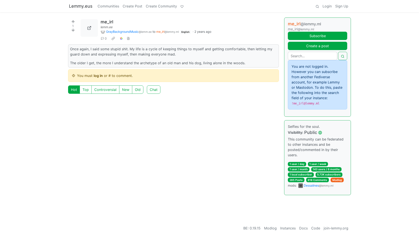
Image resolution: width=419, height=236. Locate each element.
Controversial (105, 89)
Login (327, 6)
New (125, 89)
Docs (303, 228)
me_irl (107, 21)
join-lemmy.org (336, 228)
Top (85, 89)
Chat (154, 89)
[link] (113, 38)
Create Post (132, 6)
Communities (108, 6)
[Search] (317, 6)
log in (98, 75)
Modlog (337, 180)
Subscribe (317, 36)
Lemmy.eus (80, 6)
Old (138, 89)
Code (315, 228)
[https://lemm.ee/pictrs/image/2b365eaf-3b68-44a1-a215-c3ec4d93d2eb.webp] (89, 28)
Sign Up (341, 6)
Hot (74, 89)
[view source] (128, 38)
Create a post (317, 46)
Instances (288, 228)
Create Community (161, 6)
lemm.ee (107, 27)
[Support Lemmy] (182, 6)
